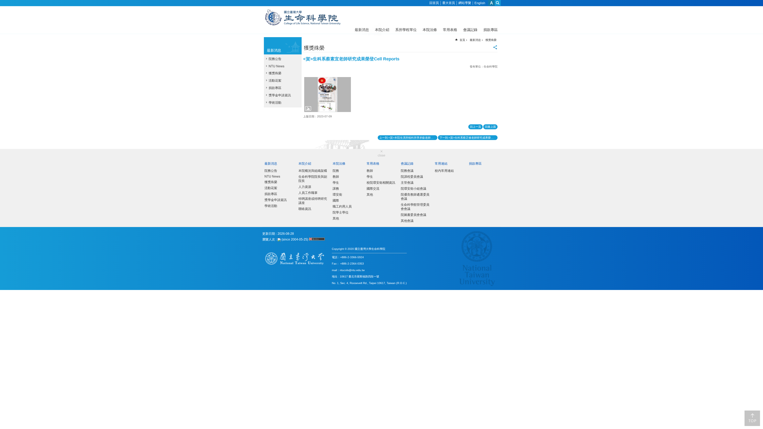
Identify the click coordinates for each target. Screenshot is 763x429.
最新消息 (362, 30)
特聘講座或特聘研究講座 (312, 201)
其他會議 (407, 220)
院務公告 (275, 59)
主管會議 (407, 182)
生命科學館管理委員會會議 (415, 207)
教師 (336, 176)
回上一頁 (475, 126)
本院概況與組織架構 (312, 170)
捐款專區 (490, 30)
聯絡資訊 (304, 209)
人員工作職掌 (308, 192)
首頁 (462, 40)
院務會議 (407, 170)
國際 (336, 200)
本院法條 (430, 30)
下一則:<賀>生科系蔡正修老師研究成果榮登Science (469, 137)
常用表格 (450, 30)
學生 (336, 182)
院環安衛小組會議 (413, 188)
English (479, 3)
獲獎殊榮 (275, 73)
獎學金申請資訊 (280, 95)
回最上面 (490, 126)
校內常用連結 (444, 170)
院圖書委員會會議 (413, 214)
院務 (336, 170)
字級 (491, 3)
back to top (752, 418)
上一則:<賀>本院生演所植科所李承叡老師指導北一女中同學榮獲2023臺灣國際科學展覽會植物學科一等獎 (408, 137)
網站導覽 (464, 3)
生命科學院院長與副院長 (312, 179)
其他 (336, 218)
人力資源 (304, 186)
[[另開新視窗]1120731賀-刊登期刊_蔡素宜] (327, 94)
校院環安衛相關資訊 (381, 182)
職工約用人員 (342, 206)
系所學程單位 (406, 30)
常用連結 (441, 163)
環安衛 (337, 194)
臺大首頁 (448, 3)
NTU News (276, 66)
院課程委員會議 (412, 176)
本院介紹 (382, 30)
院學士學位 (341, 212)
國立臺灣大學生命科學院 (305, 17)
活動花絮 (275, 80)
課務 (336, 188)
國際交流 (373, 188)
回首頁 (434, 3)
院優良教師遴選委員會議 (415, 196)
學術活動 (275, 102)
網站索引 (498, 3)
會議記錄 (470, 30)
